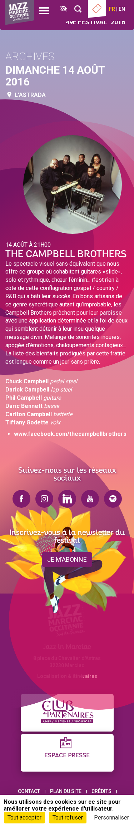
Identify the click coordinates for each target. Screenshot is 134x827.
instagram (44, 499)
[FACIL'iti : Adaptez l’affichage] (63, 9)
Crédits (101, 791)
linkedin (67, 499)
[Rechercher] (78, 9)
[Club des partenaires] (67, 713)
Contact (29, 791)
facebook (21, 499)
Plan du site (65, 791)
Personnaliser (111, 817)
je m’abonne (67, 559)
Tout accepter (24, 817)
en (122, 9)
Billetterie (97, 9)
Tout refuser (68, 817)
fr (112, 9)
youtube (90, 499)
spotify (113, 499)
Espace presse (67, 755)
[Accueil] (19, 12)
